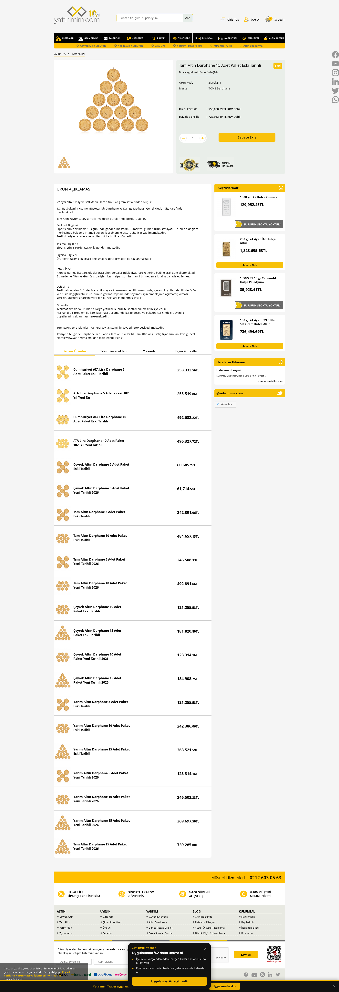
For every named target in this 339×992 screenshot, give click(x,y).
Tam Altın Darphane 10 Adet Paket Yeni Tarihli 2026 (100, 585)
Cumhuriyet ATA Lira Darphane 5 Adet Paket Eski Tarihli (98, 371)
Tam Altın (64, 922)
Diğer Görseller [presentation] (186, 351)
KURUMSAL (207, 38)
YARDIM (152, 911)
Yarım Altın (65, 927)
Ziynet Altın (66, 933)
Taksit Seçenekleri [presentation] (113, 351)
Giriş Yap (108, 916)
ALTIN (61, 911)
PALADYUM (114, 38)
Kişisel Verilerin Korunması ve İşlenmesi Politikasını (37, 973)
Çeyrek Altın (66, 916)
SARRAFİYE (137, 38)
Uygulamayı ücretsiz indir (169, 981)
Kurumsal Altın (223, 45)
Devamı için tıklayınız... (270, 381)
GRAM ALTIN (68, 38)
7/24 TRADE (184, 38)
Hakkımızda (248, 916)
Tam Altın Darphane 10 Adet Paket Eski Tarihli (100, 537)
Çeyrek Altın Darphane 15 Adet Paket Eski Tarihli (97, 632)
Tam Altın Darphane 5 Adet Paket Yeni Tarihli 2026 (99, 561)
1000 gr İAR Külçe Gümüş (258, 197)
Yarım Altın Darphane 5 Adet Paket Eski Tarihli (100, 704)
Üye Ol (106, 927)
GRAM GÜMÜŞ (91, 38)
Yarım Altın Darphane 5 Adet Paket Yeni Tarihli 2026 (100, 775)
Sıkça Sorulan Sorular (161, 933)
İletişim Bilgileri (250, 927)
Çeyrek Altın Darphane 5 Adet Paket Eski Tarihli (101, 466)
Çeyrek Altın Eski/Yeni (93, 45)
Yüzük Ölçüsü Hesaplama (210, 927)
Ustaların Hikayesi (228, 370)
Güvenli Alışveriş (158, 916)
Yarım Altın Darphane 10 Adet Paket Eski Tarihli (101, 727)
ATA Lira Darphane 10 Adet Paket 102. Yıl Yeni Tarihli (98, 443)
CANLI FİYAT (253, 38)
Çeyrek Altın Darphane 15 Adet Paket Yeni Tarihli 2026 (97, 680)
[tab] (74, 352)
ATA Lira (160, 45)
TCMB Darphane (219, 88)
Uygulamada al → (224, 986)
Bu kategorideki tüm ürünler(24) (198, 72)
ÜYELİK (105, 911)
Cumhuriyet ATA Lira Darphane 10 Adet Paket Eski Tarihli (99, 419)
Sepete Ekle (247, 137)
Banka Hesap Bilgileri (161, 927)
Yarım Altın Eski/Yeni (131, 45)
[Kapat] (205, 949)
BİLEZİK (161, 38)
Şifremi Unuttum (112, 922)
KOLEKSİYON (230, 38)
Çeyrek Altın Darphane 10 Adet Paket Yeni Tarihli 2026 (97, 656)
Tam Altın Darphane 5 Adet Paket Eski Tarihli (99, 514)
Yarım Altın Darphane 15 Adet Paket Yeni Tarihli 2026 (101, 822)
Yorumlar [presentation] (150, 351)
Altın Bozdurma (253, 45)
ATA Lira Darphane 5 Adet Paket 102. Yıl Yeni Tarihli (101, 395)
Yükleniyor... (227, 404)
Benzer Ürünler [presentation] (74, 351)
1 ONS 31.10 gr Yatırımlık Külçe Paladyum (258, 280)
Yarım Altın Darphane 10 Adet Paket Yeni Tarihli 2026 (101, 799)
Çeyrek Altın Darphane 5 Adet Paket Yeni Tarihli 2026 (101, 490)
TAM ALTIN (78, 54)
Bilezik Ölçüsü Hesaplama (210, 933)
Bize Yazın (247, 933)
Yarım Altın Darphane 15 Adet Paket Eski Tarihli (101, 751)
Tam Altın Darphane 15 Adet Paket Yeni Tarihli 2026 (100, 846)
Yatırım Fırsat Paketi (189, 45)
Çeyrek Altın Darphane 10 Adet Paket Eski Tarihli (97, 609)
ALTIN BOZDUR (276, 38)
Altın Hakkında (203, 916)
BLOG (197, 911)
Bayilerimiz (247, 922)
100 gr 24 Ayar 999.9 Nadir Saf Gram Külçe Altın (259, 322)
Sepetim (107, 933)
